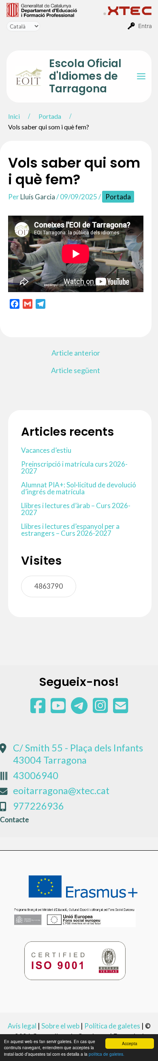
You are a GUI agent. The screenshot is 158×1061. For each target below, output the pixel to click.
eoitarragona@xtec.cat (61, 790)
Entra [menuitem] (145, 25)
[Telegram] (80, 709)
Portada (118, 196)
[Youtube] (59, 709)
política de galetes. (106, 1054)
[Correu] (120, 709)
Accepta (129, 1043)
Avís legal (22, 1026)
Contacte (14, 819)
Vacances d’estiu (46, 450)
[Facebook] (38, 709)
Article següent (75, 370)
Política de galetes (112, 1026)
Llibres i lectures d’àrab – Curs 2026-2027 (75, 509)
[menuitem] (54, 9)
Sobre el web (60, 1026)
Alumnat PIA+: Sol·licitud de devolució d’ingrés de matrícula (78, 488)
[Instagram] (101, 709)
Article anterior (75, 352)
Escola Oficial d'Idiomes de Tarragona (85, 76)
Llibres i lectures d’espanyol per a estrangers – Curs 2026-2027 (70, 529)
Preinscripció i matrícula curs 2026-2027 (74, 467)
